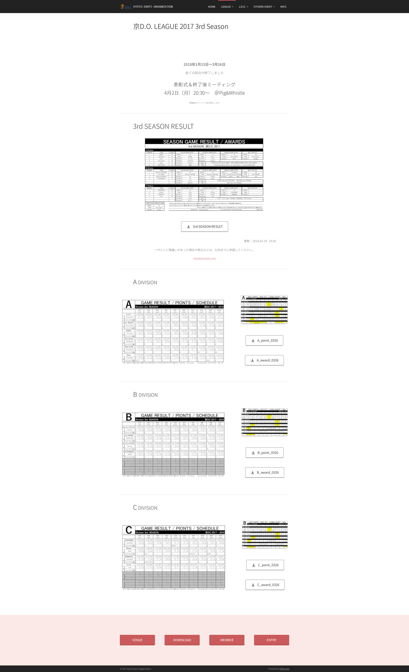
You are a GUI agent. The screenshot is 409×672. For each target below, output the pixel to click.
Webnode (284, 668)
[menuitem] (211, 6)
